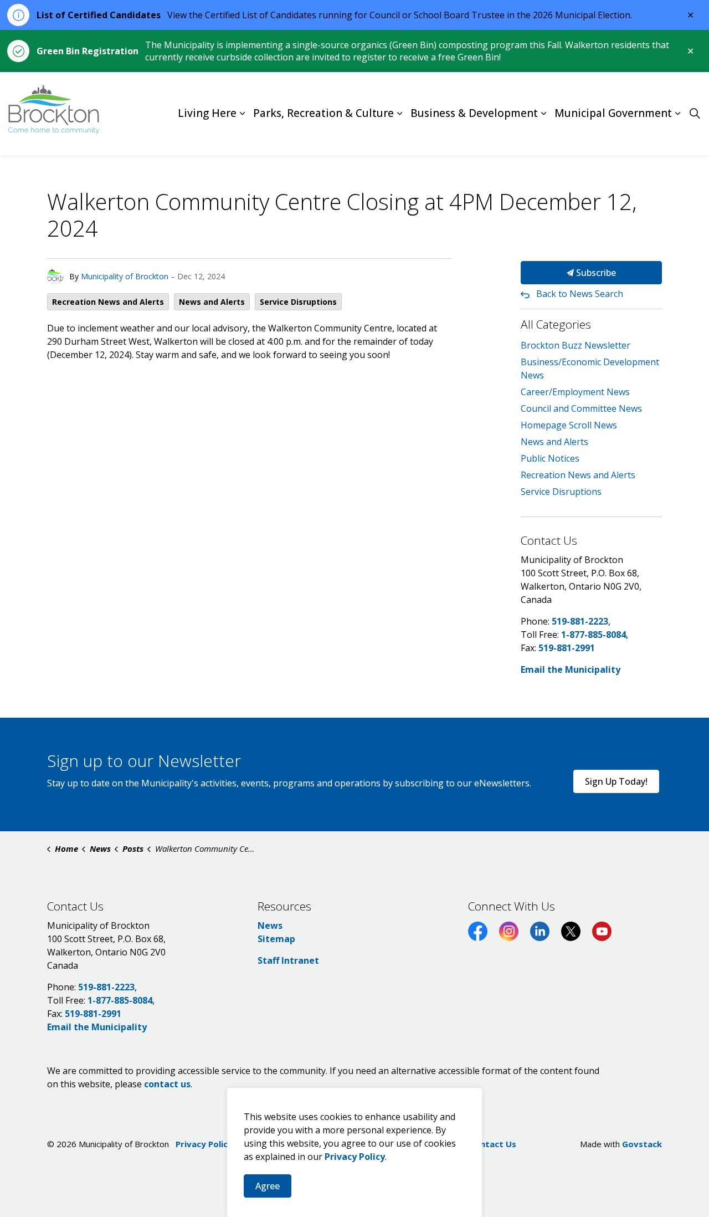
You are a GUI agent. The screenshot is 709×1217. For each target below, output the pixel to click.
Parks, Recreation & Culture (323, 113)
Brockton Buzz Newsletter (575, 345)
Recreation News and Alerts (108, 301)
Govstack (642, 1143)
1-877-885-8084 (593, 634)
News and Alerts (212, 301)
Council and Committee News (581, 408)
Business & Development (474, 113)
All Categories (556, 324)
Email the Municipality (570, 669)
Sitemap (276, 939)
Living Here (207, 113)
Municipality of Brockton (124, 276)
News (270, 925)
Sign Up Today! (616, 781)
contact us (167, 1084)
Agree (267, 1186)
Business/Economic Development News (590, 368)
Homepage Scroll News (569, 425)
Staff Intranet (288, 960)
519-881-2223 (580, 621)
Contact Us (492, 1143)
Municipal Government (613, 113)
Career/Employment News (575, 392)
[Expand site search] (695, 113)
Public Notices (550, 458)
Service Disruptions (298, 301)
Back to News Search (579, 294)
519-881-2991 (566, 648)
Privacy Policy (204, 1143)
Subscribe (595, 273)
